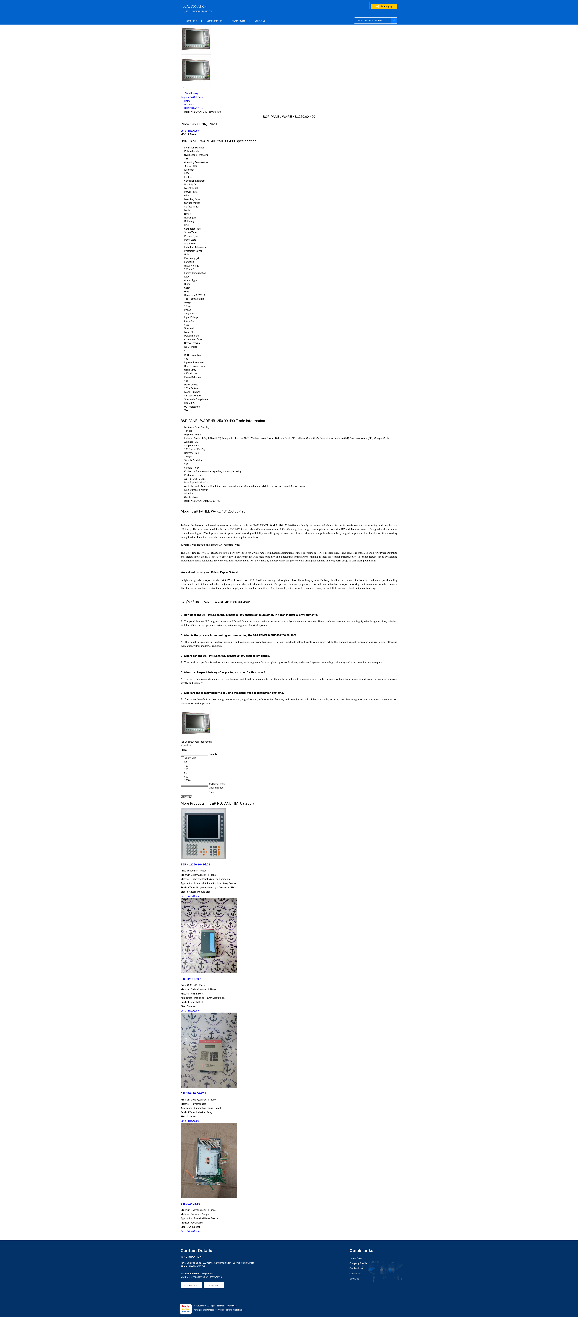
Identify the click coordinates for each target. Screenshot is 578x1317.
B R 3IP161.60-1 (191, 979)
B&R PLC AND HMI (194, 108)
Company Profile (214, 21)
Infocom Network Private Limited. (231, 1310)
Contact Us (260, 21)
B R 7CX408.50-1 (192, 1203)
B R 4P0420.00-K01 (193, 1093)
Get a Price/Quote (190, 130)
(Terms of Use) (231, 1306)
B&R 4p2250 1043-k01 (195, 864)
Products (189, 104)
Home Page (191, 21)
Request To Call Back (192, 97)
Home (187, 101)
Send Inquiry (386, 6)
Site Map (354, 1278)
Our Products (238, 21)
